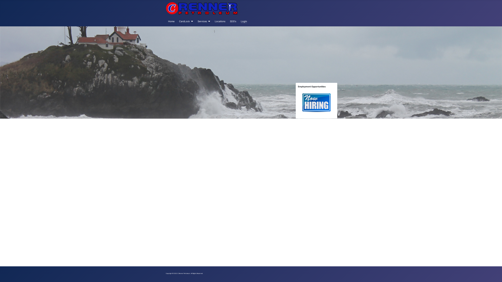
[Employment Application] (316, 102)
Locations (220, 21)
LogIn (244, 21)
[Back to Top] (497, 277)
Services (202, 21)
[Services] (208, 21)
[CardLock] (191, 21)
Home (171, 21)
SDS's (233, 21)
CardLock (184, 21)
